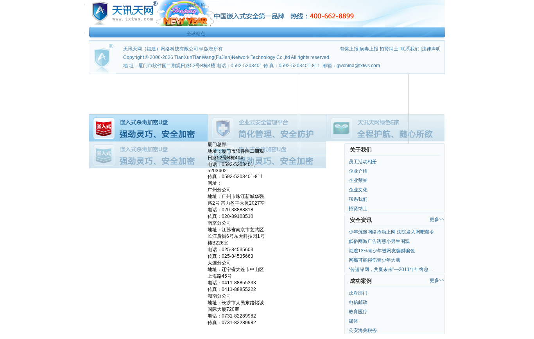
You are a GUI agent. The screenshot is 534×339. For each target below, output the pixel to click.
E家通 (355, 79)
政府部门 (358, 293)
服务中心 (315, 79)
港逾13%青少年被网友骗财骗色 (382, 250)
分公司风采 (159, 90)
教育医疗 (358, 311)
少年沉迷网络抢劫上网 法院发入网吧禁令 (391, 232)
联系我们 (358, 199)
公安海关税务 (363, 330)
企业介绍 (358, 171)
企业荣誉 (358, 180)
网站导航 (195, 5)
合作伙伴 (394, 79)
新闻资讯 (237, 79)
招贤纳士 (358, 208)
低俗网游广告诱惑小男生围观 (379, 241)
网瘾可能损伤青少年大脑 (374, 260)
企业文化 (358, 190)
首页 (120, 79)
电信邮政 (358, 302)
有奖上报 (349, 49)
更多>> (437, 219)
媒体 (353, 321)
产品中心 (198, 79)
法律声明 (431, 49)
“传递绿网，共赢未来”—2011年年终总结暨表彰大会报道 (393, 269)
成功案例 (276, 79)
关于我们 (159, 79)
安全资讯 (361, 220)
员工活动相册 (363, 161)
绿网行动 (120, 90)
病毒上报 (369, 49)
